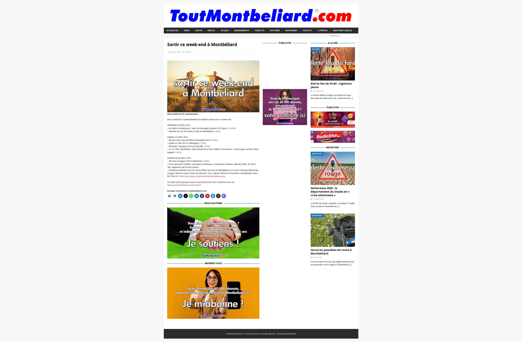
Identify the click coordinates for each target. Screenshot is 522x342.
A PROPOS (322, 30)
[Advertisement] (285, 66)
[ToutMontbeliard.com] (261, 26)
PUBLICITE (259, 30)
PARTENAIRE (291, 30)
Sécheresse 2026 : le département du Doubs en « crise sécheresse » (330, 191)
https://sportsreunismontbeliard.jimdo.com (204, 176)
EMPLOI (211, 30)
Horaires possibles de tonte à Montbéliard (331, 251)
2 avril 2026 (317, 257)
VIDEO (187, 30)
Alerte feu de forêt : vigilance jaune (331, 85)
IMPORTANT (332, 147)
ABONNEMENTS (241, 30)
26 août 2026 (318, 91)
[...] (351, 98)
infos (233, 128)
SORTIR (198, 30)
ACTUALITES (172, 30)
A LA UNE (333, 42)
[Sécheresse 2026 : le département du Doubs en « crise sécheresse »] (333, 168)
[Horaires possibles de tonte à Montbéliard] (333, 230)
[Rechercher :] (341, 35)
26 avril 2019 (176, 52)
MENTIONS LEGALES (342, 30)
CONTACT (307, 30)
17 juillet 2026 (318, 199)
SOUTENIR (275, 30)
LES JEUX (224, 30)
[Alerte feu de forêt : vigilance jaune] (333, 63)
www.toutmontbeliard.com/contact (184, 185)
